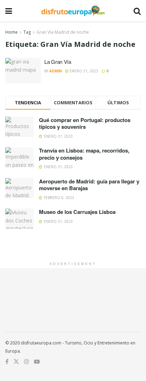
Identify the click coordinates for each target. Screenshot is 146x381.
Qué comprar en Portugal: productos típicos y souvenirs (84, 123)
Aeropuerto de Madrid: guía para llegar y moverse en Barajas (89, 184)
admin (55, 70)
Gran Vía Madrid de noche (62, 32)
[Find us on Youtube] (37, 362)
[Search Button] (137, 10)
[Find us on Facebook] (7, 362)
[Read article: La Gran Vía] (23, 70)
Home (11, 32)
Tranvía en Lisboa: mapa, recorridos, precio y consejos (84, 154)
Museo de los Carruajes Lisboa (77, 212)
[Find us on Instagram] (26, 362)
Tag (27, 32)
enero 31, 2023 (83, 70)
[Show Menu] (8, 10)
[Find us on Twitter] (16, 362)
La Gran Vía (57, 61)
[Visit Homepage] (73, 10)
